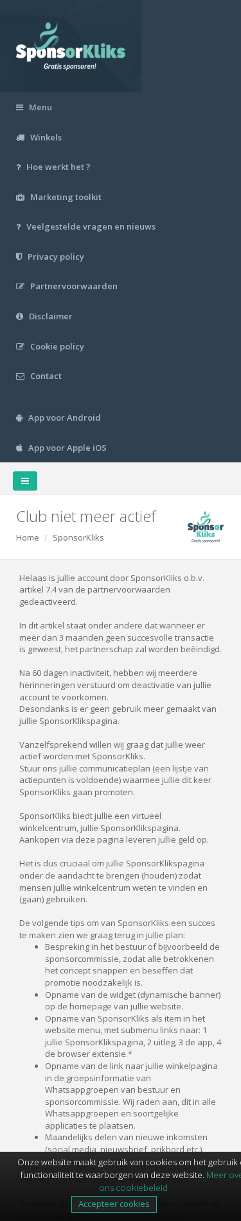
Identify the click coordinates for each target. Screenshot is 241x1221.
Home (27, 537)
